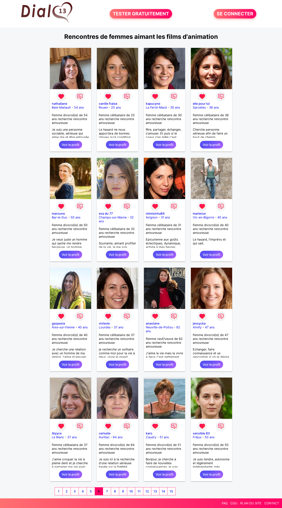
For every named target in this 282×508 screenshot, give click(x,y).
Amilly (197, 327)
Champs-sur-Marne (113, 217)
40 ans (222, 217)
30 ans (175, 107)
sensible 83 (201, 433)
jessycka (199, 323)
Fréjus (197, 437)
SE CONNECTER (235, 14)
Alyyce (57, 433)
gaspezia (58, 323)
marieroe (199, 213)
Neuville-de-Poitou (159, 327)
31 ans (165, 217)
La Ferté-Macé (156, 107)
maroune (58, 213)
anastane (152, 323)
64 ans (118, 437)
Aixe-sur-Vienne (63, 327)
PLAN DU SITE (250, 503)
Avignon (151, 217)
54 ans (79, 107)
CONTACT (271, 503)
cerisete (104, 433)
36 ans (214, 107)
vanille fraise (108, 103)
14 (163, 491)
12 (147, 491)
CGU (233, 503)
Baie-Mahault (61, 107)
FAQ (225, 503)
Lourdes (104, 327)
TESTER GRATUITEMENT (141, 14)
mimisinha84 (155, 213)
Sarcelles (199, 107)
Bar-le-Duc (59, 217)
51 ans (164, 437)
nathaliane (59, 103)
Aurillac (104, 437)
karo (149, 433)
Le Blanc (58, 437)
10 (131, 491)
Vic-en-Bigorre (203, 217)
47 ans (209, 327)
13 (155, 491)
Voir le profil (70, 145)
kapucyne (153, 103)
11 (139, 491)
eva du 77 (106, 213)
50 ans (75, 217)
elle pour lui (201, 103)
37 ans (118, 327)
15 (171, 491)
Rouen (103, 107)
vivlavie (104, 323)
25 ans (116, 107)
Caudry (151, 437)
